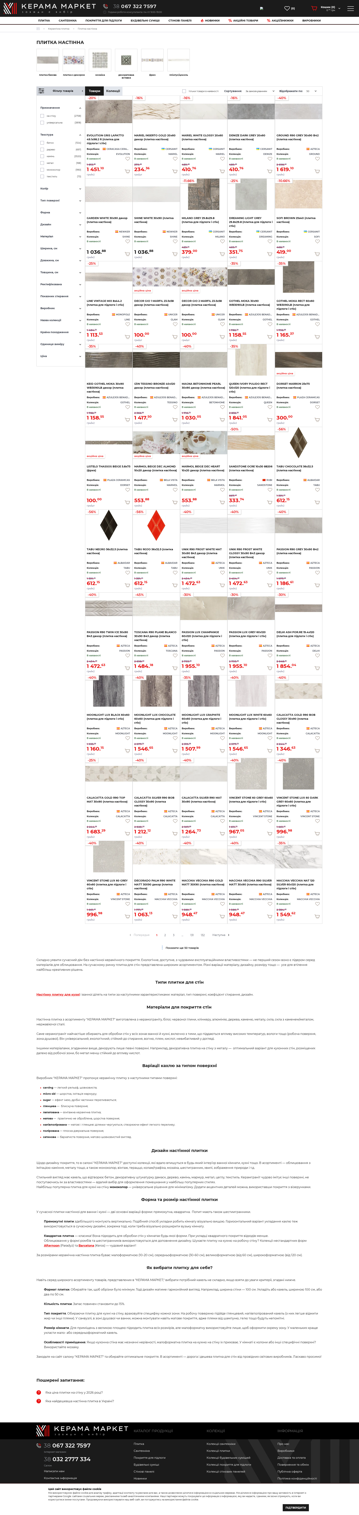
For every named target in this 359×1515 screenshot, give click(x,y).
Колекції (113, 91)
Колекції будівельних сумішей (228, 1457)
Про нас (283, 1444)
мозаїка (100, 75)
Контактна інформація (60, 1478)
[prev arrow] (130, 935)
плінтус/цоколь (178, 75)
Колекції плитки (218, 1451)
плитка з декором (74, 75)
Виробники (311, 20)
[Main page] (82, 1430)
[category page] (47, 60)
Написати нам (54, 1471)
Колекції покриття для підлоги (229, 1464)
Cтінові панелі (180, 20)
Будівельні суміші (145, 20)
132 (203, 935)
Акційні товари (245, 20)
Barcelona (86, 1245)
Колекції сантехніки (221, 1444)
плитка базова (47, 75)
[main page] (50, 8)
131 (192, 935)
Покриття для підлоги (103, 20)
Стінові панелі (144, 1471)
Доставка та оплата (291, 1457)
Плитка (44, 20)
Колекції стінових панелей (226, 1471)
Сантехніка (68, 20)
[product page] (108, 194)
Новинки (212, 20)
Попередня (141, 935)
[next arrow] (228, 935)
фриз (152, 75)
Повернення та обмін (293, 1464)
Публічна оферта (289, 1471)
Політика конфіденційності (297, 1478)
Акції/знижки (283, 20)
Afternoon (52, 1245)
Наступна (218, 935)
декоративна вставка (126, 76)
